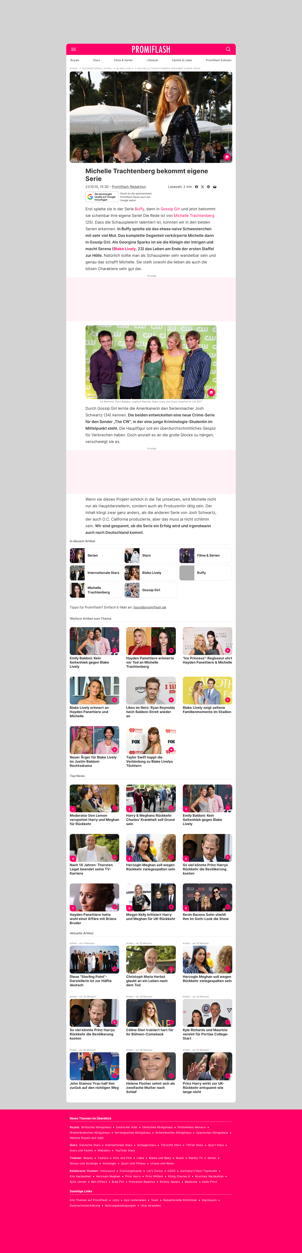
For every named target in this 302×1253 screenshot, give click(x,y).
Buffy (139, 209)
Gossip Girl (170, 209)
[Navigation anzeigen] (73, 49)
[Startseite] (151, 49)
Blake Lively (125, 248)
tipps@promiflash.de (149, 607)
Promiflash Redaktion (129, 187)
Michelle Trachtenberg (194, 215)
